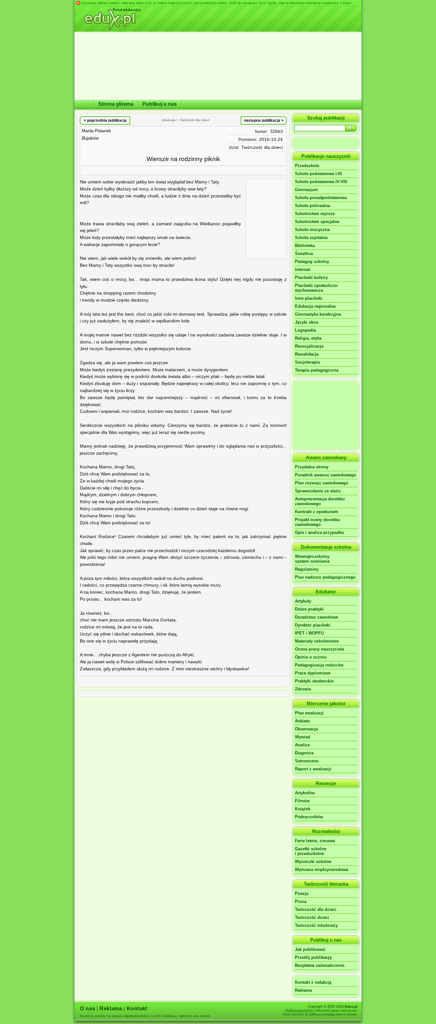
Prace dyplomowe (312, 673)
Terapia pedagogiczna (316, 370)
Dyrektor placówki (312, 625)
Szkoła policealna (312, 205)
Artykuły (303, 601)
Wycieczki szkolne (313, 861)
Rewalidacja (307, 354)
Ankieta (302, 721)
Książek (302, 808)
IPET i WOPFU (309, 633)
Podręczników (309, 816)
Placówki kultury (311, 277)
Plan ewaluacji (309, 713)
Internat (302, 269)
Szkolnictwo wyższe (315, 213)
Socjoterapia (307, 362)
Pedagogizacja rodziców (319, 665)
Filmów (302, 800)
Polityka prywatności (300, 1010)
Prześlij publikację (313, 957)
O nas (87, 1008)
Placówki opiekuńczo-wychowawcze (316, 288)
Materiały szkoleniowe (317, 641)
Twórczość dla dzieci (262, 147)
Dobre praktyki (309, 609)
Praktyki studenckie (314, 681)
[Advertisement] (266, 218)
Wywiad (302, 737)
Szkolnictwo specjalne (317, 221)
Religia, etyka (308, 338)
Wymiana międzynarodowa (321, 869)
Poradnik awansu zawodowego (325, 475)
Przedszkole (307, 165)
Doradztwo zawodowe (316, 617)
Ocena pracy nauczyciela (319, 649)
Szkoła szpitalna (311, 237)
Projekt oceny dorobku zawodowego (317, 522)
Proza (300, 901)
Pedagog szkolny (312, 261)
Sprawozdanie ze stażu (318, 491)
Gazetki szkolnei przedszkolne (310, 851)
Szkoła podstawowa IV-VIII (321, 181)
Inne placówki (308, 298)
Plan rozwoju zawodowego (321, 483)
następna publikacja (264, 120)
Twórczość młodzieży (316, 925)
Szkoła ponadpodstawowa (321, 197)
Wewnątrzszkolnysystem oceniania (312, 559)
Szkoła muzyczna (312, 229)
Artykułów (305, 792)
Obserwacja (306, 729)
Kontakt (137, 1008)
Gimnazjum (306, 189)
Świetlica (304, 253)
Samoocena (306, 760)
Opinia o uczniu (311, 657)
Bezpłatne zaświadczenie (319, 965)
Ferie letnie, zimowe (315, 840)
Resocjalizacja (309, 346)
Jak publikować (310, 949)
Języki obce (306, 322)
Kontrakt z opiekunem (316, 511)
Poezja (301, 893)
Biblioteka (305, 245)
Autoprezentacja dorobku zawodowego (320, 501)
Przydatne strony (311, 467)
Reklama (303, 990)
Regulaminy (307, 569)
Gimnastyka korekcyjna (318, 314)
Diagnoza (304, 753)
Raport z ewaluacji (313, 768)
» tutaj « (346, 3)
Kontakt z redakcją (313, 982)
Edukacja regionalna (315, 306)
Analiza (302, 745)
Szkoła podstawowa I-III (318, 173)
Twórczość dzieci (312, 917)
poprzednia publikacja (105, 120)
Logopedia (305, 330)
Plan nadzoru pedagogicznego (325, 577)
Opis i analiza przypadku (319, 532)
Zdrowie (303, 689)
